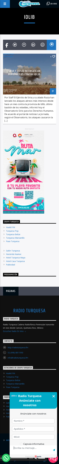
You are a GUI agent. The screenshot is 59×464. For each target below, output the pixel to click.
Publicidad (10, 264)
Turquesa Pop (12, 231)
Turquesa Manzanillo (15, 237)
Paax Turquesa (12, 241)
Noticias (8, 56)
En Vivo (53, 4)
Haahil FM (10, 227)
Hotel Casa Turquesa (15, 261)
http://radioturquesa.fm (18, 347)
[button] (6, 458)
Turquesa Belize (13, 234)
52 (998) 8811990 (15, 352)
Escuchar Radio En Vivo (13, 331)
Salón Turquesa (13, 250)
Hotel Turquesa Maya (15, 257)
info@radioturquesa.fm (18, 357)
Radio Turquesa (10, 90)
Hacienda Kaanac (13, 254)
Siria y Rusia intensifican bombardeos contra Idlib (24, 73)
